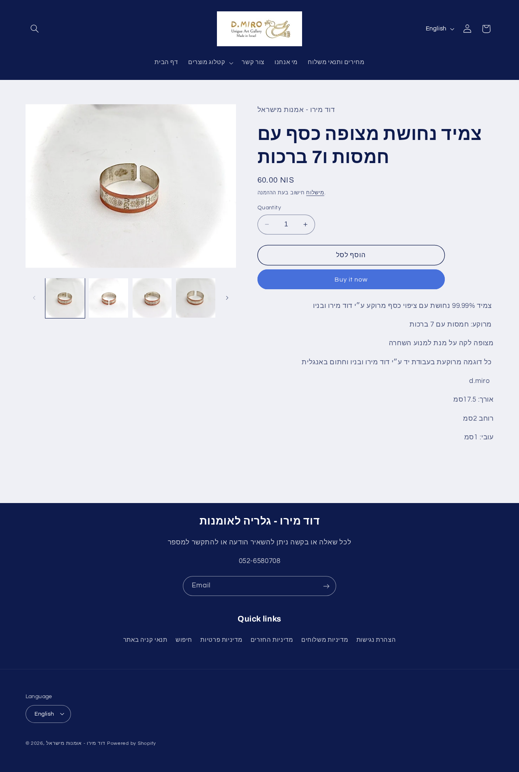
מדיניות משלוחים (324, 640)
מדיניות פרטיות (221, 640)
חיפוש (184, 640)
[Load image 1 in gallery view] (65, 298)
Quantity (269, 208)
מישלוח (315, 192)
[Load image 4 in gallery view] (195, 298)
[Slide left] (34, 298)
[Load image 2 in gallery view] (108, 298)
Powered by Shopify (131, 743)
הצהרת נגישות (376, 640)
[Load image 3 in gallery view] (152, 298)
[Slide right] (227, 298)
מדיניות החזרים (272, 640)
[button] (35, 28)
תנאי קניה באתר (145, 640)
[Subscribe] (326, 586)
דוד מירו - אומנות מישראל (75, 743)
